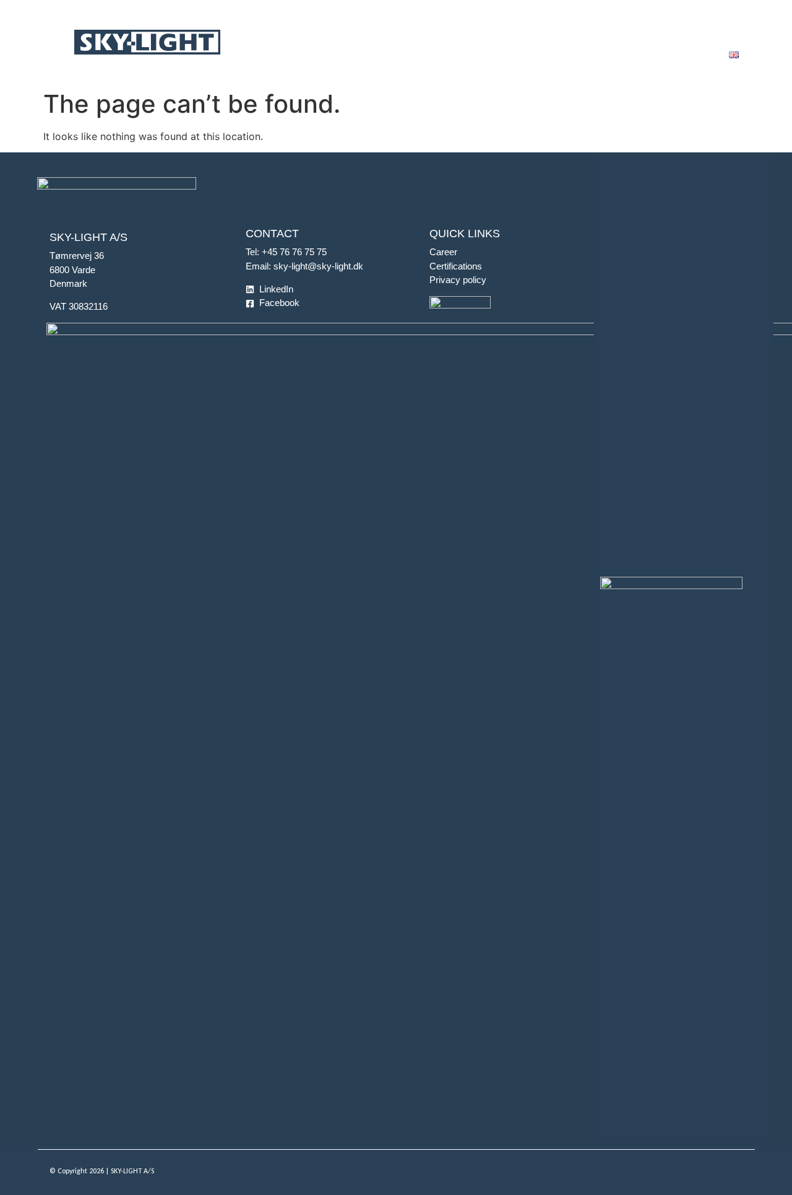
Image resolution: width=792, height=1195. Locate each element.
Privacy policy (457, 279)
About (670, 30)
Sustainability (592, 30)
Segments (273, 30)
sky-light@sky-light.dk (318, 266)
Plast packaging (365, 30)
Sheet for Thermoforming (490, 30)
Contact (735, 30)
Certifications (455, 266)
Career (443, 252)
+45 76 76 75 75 (294, 252)
